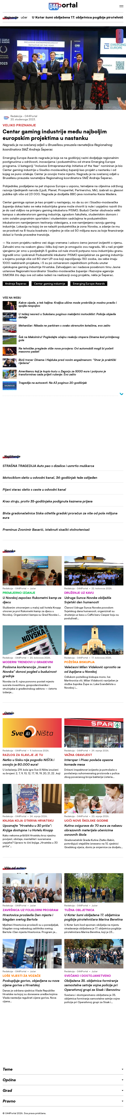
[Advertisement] (63, 423)
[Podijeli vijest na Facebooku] (119, 33)
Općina (9, 1079)
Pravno (9, 1101)
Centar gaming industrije (49, 283)
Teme (7, 1069)
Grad (7, 1090)
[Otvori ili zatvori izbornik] (121, 6)
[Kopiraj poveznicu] (119, 39)
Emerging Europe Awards (89, 283)
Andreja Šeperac (15, 283)
